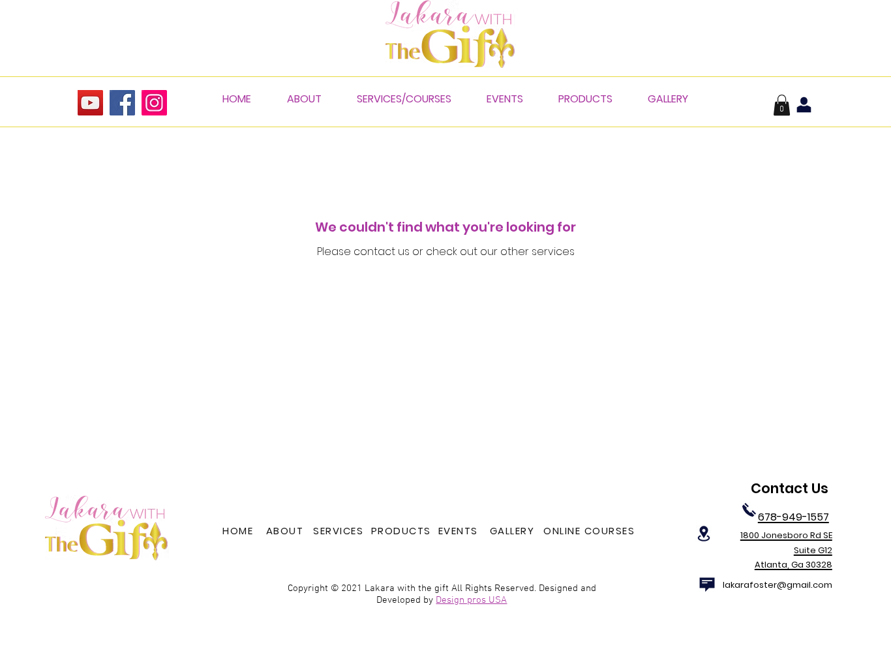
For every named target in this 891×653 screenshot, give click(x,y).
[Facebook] (122, 102)
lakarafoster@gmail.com (777, 585)
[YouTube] (90, 102)
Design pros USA (471, 600)
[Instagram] (154, 102)
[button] (782, 105)
